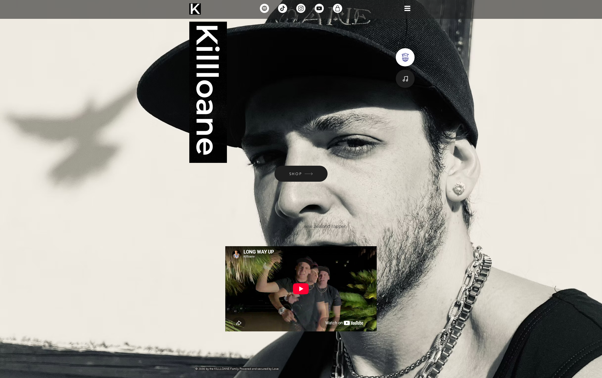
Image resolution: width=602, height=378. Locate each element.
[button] (407, 8)
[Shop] (337, 8)
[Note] (405, 57)
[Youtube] (319, 8)
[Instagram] (300, 8)
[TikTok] (282, 8)
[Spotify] (264, 8)
